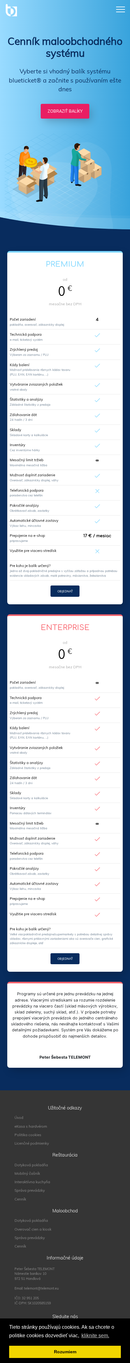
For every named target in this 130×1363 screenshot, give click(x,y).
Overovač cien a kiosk (33, 1229)
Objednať (65, 591)
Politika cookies (28, 1134)
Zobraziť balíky (65, 111)
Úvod (19, 1117)
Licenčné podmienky (32, 1143)
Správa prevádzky (30, 1190)
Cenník (20, 1199)
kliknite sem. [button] (95, 1335)
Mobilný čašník (27, 1173)
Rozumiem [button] (65, 1351)
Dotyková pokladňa (31, 1165)
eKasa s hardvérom (31, 1126)
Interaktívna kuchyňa (32, 1181)
